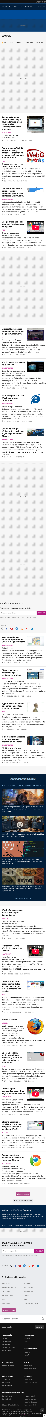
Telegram (16, 628)
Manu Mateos (13, 247)
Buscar (43, 1319)
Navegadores (7, 199)
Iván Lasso (11, 729)
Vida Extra (27, 1341)
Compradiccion (7, 1385)
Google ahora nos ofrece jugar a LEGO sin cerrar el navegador (13, 224)
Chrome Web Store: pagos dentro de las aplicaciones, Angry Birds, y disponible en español (12, 986)
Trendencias (6, 1379)
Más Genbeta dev (22, 898)
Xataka (4, 1338)
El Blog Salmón (28, 1379)
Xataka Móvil (6, 1341)
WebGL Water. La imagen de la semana (13, 363)
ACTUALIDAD (6, 7)
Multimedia (6, 954)
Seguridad (6, 1291)
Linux (4, 1066)
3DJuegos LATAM (30, 1396)
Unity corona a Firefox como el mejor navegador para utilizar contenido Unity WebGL (13, 192)
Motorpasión (28, 1365)
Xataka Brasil (6, 1399)
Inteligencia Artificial (31, 1303)
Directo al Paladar (8, 1365)
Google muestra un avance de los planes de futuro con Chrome (13, 1157)
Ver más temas (9, 1310)
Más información (25, 1415)
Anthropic (29, 42)
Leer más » (15, 138)
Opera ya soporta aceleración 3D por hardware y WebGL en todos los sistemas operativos (12, 1058)
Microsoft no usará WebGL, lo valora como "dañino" (12, 948)
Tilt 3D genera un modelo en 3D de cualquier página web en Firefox (13, 739)
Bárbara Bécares (13, 140)
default (5, 1132)
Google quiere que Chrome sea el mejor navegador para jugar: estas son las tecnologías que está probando (12, 123)
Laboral (26, 1295)
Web (3, 161)
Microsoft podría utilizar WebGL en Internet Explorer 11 (13, 398)
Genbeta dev (23, 778)
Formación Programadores (29, 786)
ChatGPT (20, 42)
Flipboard (26, 628)
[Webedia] (41, 1)
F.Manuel (10, 355)
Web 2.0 (5, 918)
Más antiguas (23, 1194)
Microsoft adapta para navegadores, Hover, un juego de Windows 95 (13, 331)
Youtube (11, 628)
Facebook (6, 628)
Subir (38, 1327)
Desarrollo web (8, 786)
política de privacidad (29, 617)
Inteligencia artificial (9, 1287)
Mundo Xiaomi (7, 1350)
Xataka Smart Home (8, 1347)
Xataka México (7, 1396)
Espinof (26, 1355)
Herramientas (28, 1287)
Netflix (26, 1299)
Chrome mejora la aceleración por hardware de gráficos (11, 672)
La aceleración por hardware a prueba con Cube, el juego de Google (13, 639)
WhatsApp (6, 1303)
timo (3, 1299)
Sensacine (27, 1352)
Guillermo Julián (14, 1012)
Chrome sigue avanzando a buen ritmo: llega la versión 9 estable (13, 1091)
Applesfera (6, 1344)
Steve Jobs (39, 42)
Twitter (1, 628)
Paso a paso (19, 1225)
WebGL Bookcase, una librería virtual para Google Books (12, 912)
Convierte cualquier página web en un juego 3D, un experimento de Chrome (13, 432)
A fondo (5, 1023)
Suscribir (41, 613)
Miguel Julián (12, 663)
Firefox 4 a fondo (9, 1019)
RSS (21, 628)
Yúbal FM (11, 181)
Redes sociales (40, 1225)
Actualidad (6, 132)
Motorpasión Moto (30, 1368)
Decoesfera (6, 1382)
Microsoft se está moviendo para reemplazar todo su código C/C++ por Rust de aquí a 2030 (23, 835)
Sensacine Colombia (30, 1402)
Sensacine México (30, 1399)
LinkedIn (31, 628)
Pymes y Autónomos (30, 1382)
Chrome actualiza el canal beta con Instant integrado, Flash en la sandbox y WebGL (12, 1125)
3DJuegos (27, 1338)
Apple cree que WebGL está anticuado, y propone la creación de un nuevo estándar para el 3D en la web (13, 153)
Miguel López (12, 974)
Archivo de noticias (24, 1200)
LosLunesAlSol (13, 421)
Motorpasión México (30, 1405)
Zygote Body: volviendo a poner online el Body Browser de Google (13, 706)
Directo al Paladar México (10, 1405)
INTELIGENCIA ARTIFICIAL (23, 7)
